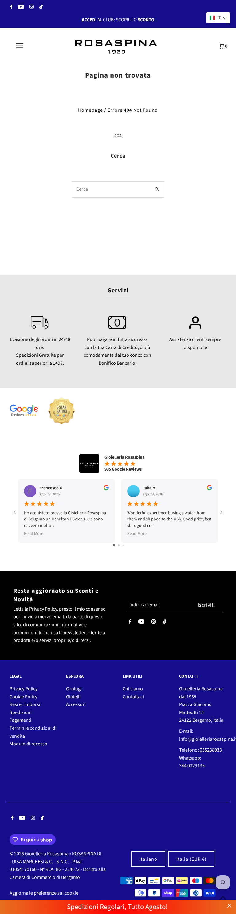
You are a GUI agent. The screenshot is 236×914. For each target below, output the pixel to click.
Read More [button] (33, 534)
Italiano (148, 859)
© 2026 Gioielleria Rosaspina (39, 853)
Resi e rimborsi (25, 704)
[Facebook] (11, 8)
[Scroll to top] (223, 898)
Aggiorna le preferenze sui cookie (44, 893)
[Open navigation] (30, 46)
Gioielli (73, 696)
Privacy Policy (43, 609)
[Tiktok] (40, 8)
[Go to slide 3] (123, 545)
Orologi (74, 688)
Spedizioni (21, 712)
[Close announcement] (229, 905)
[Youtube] (20, 8)
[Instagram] (31, 8)
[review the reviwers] (106, 489)
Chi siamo (133, 688)
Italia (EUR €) (191, 859)
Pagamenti (20, 720)
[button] (218, 17)
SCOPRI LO (135, 20)
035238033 (211, 750)
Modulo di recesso (28, 743)
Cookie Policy (23, 696)
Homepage (90, 110)
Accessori (76, 704)
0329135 (196, 765)
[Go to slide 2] (119, 545)
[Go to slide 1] (114, 545)
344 (183, 765)
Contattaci (133, 696)
